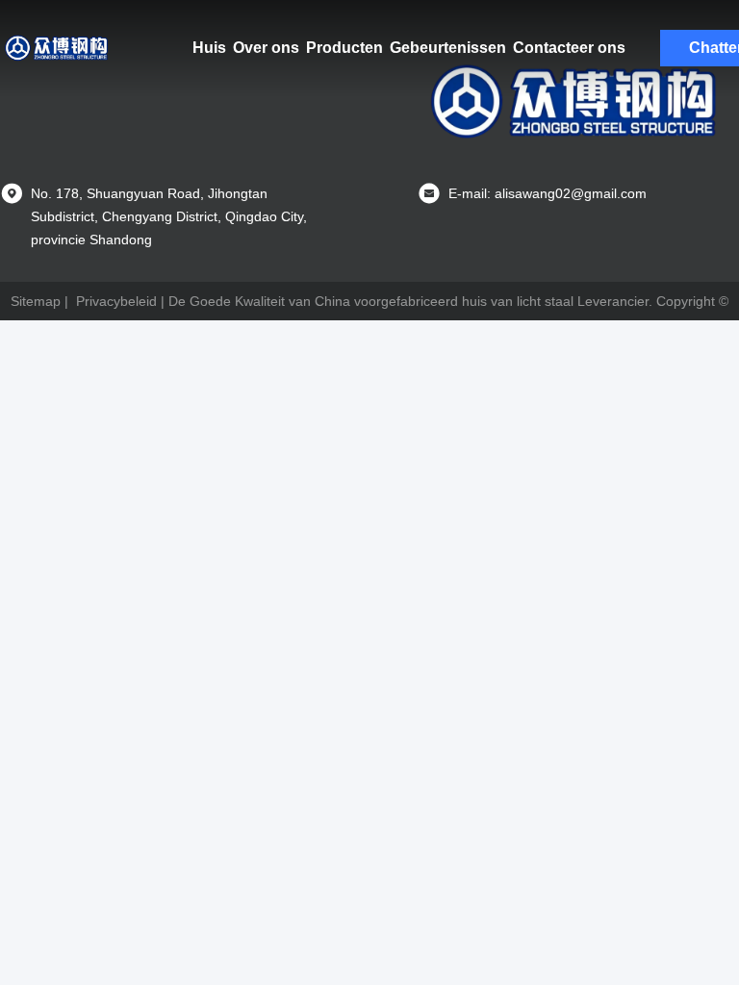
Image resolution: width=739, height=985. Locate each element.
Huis (209, 47)
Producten (344, 47)
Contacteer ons (569, 47)
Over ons (266, 47)
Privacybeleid (116, 301)
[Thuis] (57, 48)
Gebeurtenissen (448, 47)
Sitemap (36, 301)
